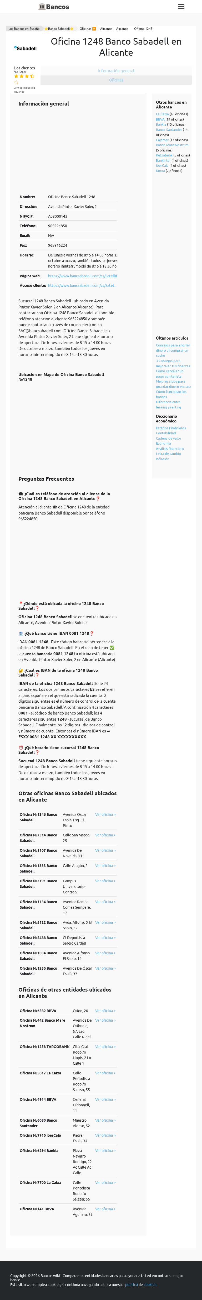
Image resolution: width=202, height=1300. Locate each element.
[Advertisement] (67, 150)
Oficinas (116, 80)
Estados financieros (171, 428)
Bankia (161, 124)
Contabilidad (166, 433)
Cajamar (162, 140)
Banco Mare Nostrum (172, 145)
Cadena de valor (168, 438)
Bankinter (163, 160)
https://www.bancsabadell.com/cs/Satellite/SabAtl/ (90, 276)
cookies (150, 1285)
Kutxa (160, 171)
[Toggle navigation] (181, 6)
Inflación (162, 459)
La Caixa (162, 114)
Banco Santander (169, 129)
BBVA (160, 119)
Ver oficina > (105, 814)
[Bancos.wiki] (53, 7)
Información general (116, 70)
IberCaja (162, 165)
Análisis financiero (170, 448)
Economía (163, 443)
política (131, 1285)
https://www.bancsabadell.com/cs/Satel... (82, 285)
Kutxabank (164, 155)
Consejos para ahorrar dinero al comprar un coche (173, 350)
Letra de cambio (168, 453)
